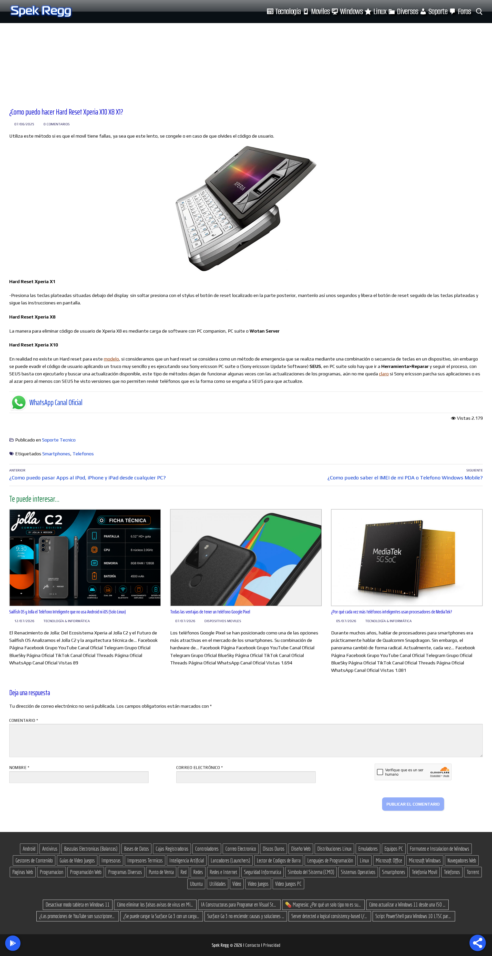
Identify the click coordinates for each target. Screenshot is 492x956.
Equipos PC (393, 849)
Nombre (19, 767)
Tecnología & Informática (66, 621)
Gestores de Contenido (34, 860)
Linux (364, 860)
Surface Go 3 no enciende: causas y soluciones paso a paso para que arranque (245, 916)
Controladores (207, 849)
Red (183, 872)
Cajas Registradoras (172, 849)
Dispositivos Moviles (222, 621)
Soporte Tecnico (59, 440)
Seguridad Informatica (262, 872)
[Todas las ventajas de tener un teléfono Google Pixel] (246, 557)
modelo (111, 359)
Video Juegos (258, 884)
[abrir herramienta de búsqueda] (479, 11)
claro (384, 373)
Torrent (473, 872)
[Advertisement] (246, 61)
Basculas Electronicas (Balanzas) (90, 849)
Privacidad (271, 945)
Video (236, 884)
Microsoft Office (389, 860)
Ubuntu (196, 884)
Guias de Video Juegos (77, 860)
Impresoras (111, 860)
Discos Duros (273, 849)
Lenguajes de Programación (330, 860)
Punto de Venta (161, 872)
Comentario (23, 720)
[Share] (477, 943)
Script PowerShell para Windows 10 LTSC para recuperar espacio (413, 916)
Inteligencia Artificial (186, 860)
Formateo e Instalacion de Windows (439, 849)
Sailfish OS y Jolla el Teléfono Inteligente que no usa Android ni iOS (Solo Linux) (67, 612)
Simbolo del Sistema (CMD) (311, 872)
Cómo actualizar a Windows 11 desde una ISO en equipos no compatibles (407, 904)
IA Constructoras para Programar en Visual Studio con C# (239, 904)
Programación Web (85, 872)
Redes (198, 872)
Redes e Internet (223, 872)
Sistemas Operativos (358, 872)
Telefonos (83, 453)
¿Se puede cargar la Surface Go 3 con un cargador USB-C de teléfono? (161, 916)
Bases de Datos (136, 849)
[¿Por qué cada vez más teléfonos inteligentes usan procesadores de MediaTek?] (407, 557)
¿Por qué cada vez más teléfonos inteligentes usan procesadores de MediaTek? (391, 612)
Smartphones (56, 453)
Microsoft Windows (425, 860)
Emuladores (368, 849)
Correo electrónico (199, 767)
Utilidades (217, 884)
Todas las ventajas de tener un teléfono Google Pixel (210, 612)
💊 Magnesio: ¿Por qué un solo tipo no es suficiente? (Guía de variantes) (323, 904)
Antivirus (49, 849)
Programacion (51, 872)
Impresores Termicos (145, 860)
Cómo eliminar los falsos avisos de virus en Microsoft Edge (155, 904)
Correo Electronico (240, 849)
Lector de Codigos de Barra (279, 860)
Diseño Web (301, 849)
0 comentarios (56, 124)
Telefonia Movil (424, 872)
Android (29, 849)
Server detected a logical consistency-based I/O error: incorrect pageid (329, 916)
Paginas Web (22, 872)
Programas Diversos (125, 872)
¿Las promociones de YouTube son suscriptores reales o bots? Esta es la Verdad (77, 916)
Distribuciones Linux (334, 849)
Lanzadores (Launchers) (230, 860)
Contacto (253, 945)
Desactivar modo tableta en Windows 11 (78, 904)
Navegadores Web (461, 860)
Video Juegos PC (288, 884)
